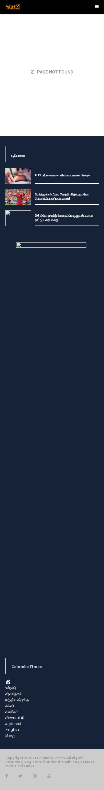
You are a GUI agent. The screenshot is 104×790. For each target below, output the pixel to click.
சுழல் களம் (13, 723)
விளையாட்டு (14, 717)
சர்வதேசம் (13, 693)
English (12, 729)
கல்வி (9, 705)
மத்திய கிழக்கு (17, 699)
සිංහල (10, 735)
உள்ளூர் (10, 687)
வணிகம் (11, 711)
